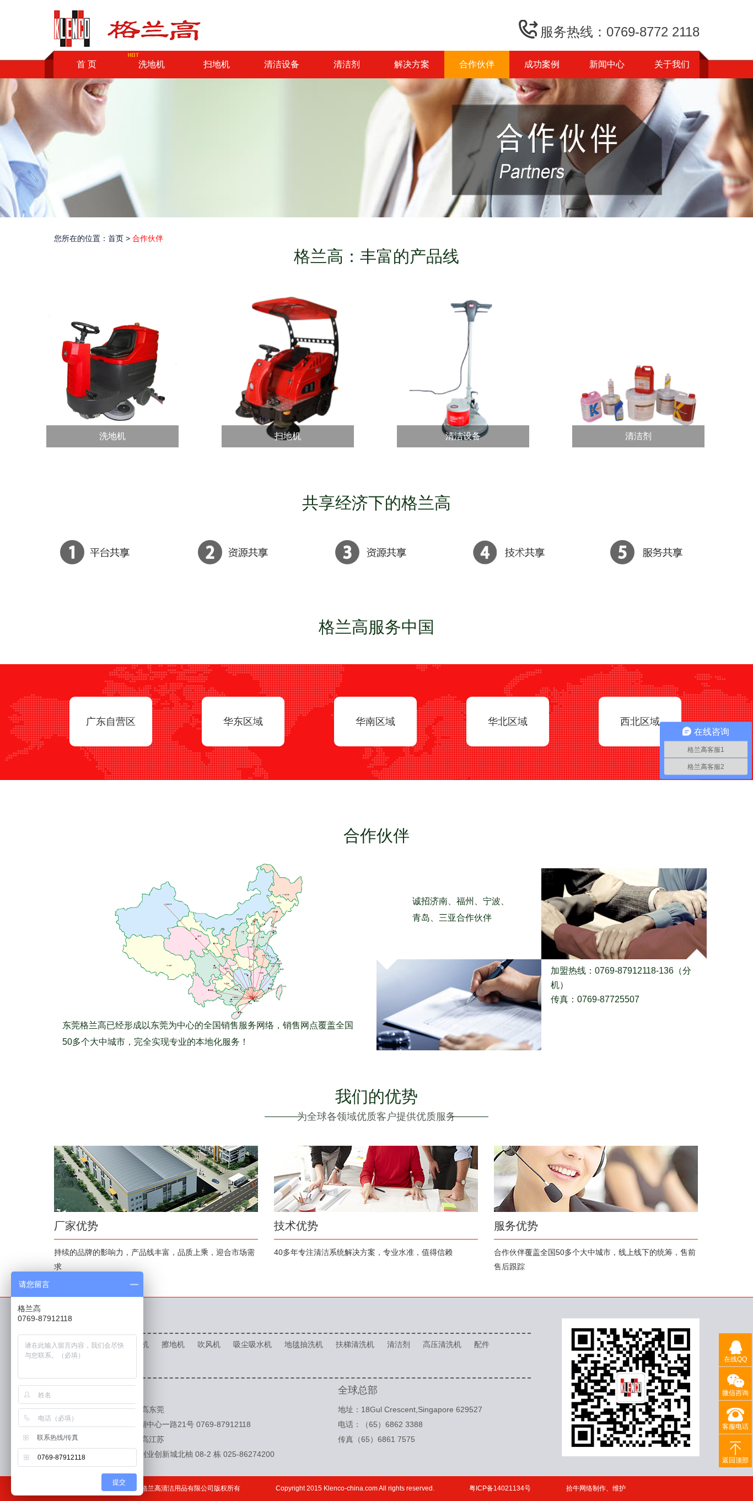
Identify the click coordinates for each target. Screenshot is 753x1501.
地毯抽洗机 (303, 1344)
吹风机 (208, 1344)
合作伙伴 (476, 64)
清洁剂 (347, 64)
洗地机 (151, 64)
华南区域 (375, 721)
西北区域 (640, 721)
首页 (115, 238)
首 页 (86, 64)
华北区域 (508, 721)
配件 (482, 1344)
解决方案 (411, 64)
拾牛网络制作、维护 (596, 1488)
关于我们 (672, 64)
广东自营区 (111, 721)
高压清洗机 (442, 1344)
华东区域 (243, 721)
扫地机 (216, 64)
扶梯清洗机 (355, 1344)
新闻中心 (607, 64)
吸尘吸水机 (252, 1344)
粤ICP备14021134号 (500, 1488)
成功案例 (542, 64)
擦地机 (173, 1344)
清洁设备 (281, 64)
